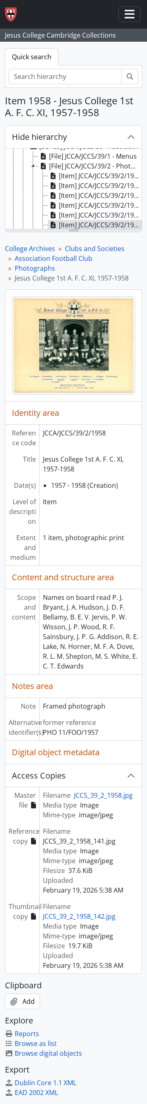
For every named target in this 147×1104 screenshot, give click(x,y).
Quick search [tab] (31, 56)
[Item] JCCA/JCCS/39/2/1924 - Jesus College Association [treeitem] (100, 185)
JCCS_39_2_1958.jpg (103, 795)
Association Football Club (53, 258)
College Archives (30, 248)
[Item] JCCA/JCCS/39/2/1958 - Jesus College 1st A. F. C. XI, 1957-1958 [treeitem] (100, 224)
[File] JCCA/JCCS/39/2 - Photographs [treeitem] (95, 166)
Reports (27, 1033)
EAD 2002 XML (36, 1092)
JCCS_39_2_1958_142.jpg (79, 916)
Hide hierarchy (39, 136)
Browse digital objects (48, 1053)
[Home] (14, 14)
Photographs (35, 268)
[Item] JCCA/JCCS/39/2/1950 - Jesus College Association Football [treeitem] (100, 195)
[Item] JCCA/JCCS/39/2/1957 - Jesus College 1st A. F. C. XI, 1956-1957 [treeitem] (100, 215)
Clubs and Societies (95, 248)
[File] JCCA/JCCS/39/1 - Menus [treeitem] (93, 156)
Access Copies (39, 775)
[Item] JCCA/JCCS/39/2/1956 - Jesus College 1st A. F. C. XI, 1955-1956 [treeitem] (100, 205)
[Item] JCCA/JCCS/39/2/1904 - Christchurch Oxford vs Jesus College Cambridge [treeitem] (100, 175)
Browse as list (36, 1043)
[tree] (73, 189)
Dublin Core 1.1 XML (45, 1082)
